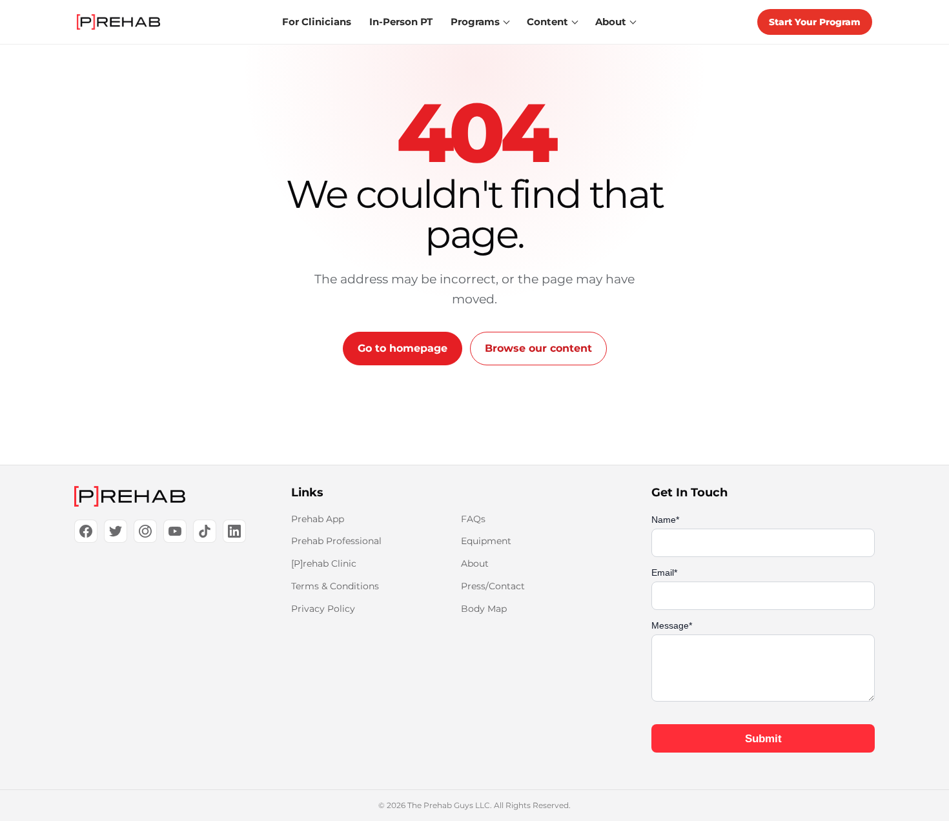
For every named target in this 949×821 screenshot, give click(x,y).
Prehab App (317, 519)
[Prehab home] (118, 22)
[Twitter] (115, 531)
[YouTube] (175, 531)
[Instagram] (145, 531)
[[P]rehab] (162, 496)
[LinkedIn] (234, 531)
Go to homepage (402, 348)
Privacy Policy (323, 608)
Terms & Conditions (335, 586)
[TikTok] (204, 531)
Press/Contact (493, 586)
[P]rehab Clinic (323, 563)
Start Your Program (815, 22)
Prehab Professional (336, 541)
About (475, 563)
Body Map (484, 608)
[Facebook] (85, 531)
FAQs (473, 519)
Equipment (486, 541)
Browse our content (538, 348)
